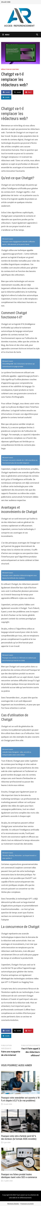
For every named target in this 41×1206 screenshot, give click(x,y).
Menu (7, 34)
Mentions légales (13, 1204)
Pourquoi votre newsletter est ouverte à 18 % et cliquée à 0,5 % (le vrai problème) (20, 1099)
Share (7, 92)
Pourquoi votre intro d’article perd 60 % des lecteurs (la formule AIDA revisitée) (18, 1137)
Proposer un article (27, 1204)
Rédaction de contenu (10, 69)
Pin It (30, 92)
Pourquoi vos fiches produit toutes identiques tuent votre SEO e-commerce (19, 1176)
